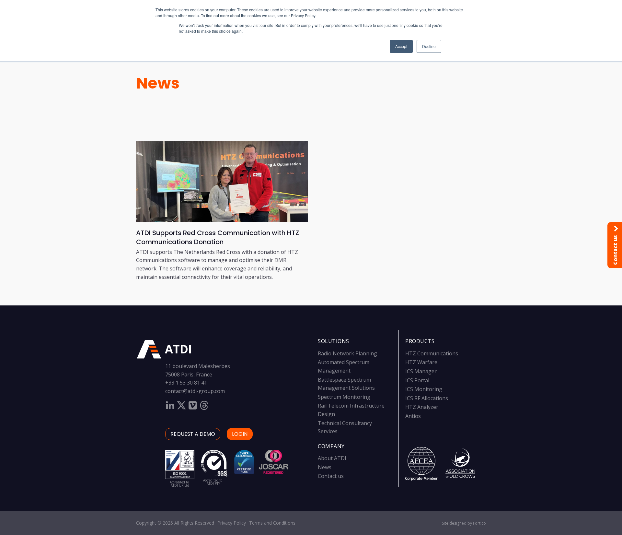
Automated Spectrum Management (343, 366)
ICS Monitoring (423, 389)
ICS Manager (421, 371)
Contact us (331, 476)
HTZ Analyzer (421, 406)
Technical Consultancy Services (345, 427)
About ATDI (332, 458)
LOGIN (240, 434)
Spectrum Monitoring (344, 396)
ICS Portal (417, 380)
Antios (413, 416)
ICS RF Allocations (426, 398)
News (157, 83)
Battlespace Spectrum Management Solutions (346, 384)
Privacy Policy (231, 523)
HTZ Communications (431, 353)
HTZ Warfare (421, 362)
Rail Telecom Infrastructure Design (351, 410)
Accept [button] (401, 46)
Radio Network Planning (347, 353)
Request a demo (192, 434)
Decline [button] (429, 46)
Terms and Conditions (272, 523)
